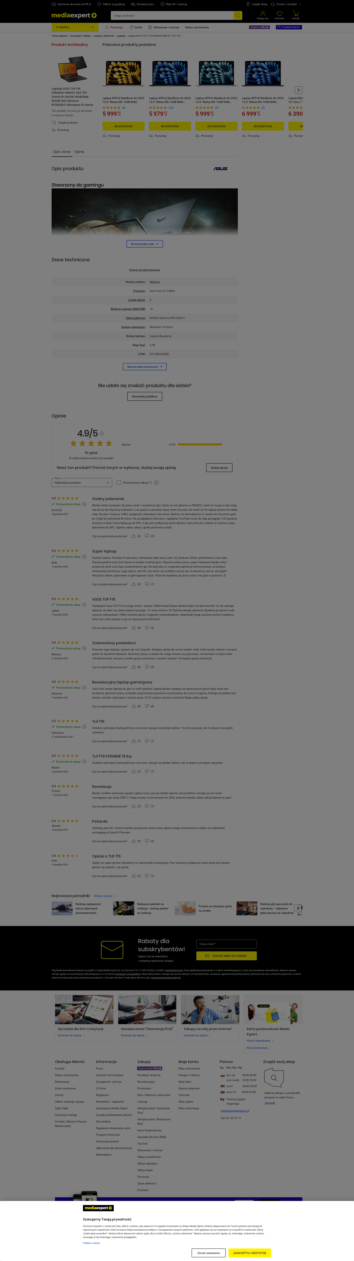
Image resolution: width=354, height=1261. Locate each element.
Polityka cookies (91, 1243)
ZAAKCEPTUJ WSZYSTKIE (249, 1253)
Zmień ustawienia (208, 1253)
